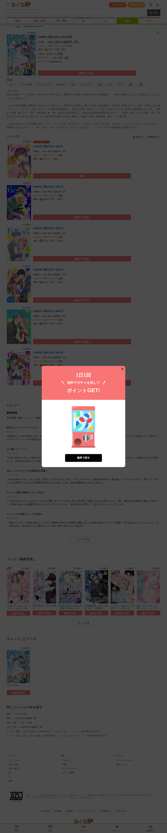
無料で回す (83, 457)
